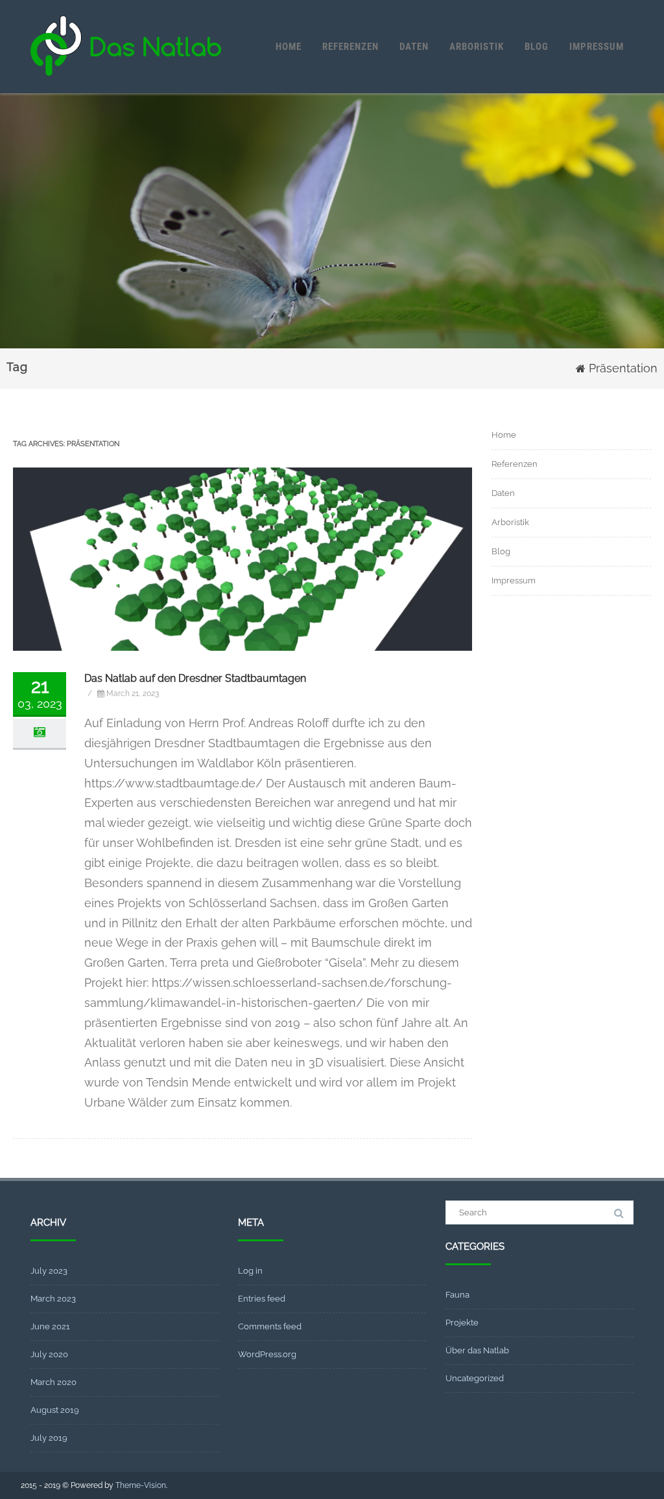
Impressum (596, 46)
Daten (414, 46)
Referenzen (350, 46)
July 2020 (49, 1354)
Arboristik (476, 46)
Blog (537, 46)
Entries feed (261, 1298)
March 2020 (53, 1382)
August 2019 (54, 1410)
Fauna (457, 1295)
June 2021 (50, 1326)
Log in (250, 1271)
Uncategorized (474, 1378)
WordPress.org (267, 1354)
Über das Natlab (477, 1350)
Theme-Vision (140, 1485)
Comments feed (270, 1326)
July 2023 (48, 1271)
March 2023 (53, 1298)
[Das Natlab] (125, 87)
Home (289, 46)
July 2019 (48, 1438)
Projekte (462, 1322)
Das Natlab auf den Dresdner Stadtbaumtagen (195, 678)
